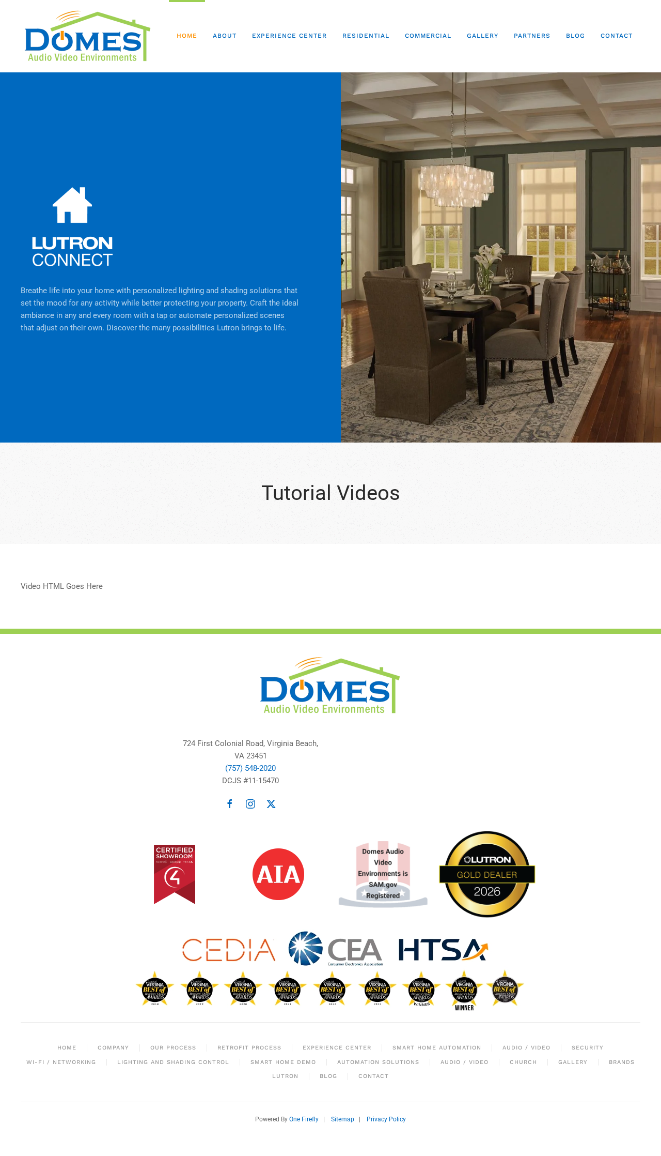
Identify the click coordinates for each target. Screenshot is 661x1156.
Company (113, 1047)
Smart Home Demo (283, 1062)
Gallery (482, 35)
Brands (622, 1062)
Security (588, 1047)
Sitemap (342, 1119)
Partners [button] (532, 35)
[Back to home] (90, 36)
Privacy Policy (386, 1119)
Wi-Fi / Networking (61, 1062)
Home (187, 35)
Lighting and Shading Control (173, 1062)
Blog (575, 35)
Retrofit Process (249, 1047)
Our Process (173, 1047)
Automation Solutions (378, 1062)
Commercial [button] (428, 35)
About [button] (225, 35)
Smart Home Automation (436, 1047)
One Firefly (304, 1119)
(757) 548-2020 (250, 768)
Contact (617, 35)
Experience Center (289, 35)
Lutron (285, 1076)
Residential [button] (365, 35)
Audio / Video (526, 1047)
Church (523, 1062)
